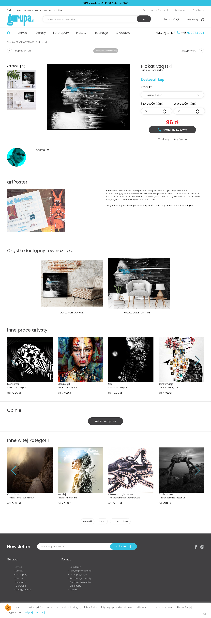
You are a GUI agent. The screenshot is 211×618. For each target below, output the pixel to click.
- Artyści (18, 567)
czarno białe (120, 521)
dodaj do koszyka (172, 130)
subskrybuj (123, 546)
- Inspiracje (20, 582)
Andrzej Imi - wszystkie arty (105, 50)
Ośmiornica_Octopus (120, 494)
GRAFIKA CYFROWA (24, 42)
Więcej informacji (35, 612)
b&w (102, 521)
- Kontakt (72, 589)
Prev (16, 360)
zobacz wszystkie (105, 421)
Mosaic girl (64, 384)
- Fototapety (20, 574)
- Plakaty (18, 578)
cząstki (87, 521)
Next (194, 360)
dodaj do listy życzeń (172, 139)
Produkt (146, 87)
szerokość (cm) (152, 104)
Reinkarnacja (166, 384)
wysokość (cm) (185, 104)
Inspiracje (101, 33)
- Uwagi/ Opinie (22, 589)
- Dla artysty (74, 585)
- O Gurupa (20, 585)
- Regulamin (74, 567)
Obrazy (41, 33)
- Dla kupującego (77, 574)
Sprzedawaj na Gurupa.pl (155, 10)
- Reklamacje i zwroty (79, 578)
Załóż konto (198, 10)
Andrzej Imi (41, 42)
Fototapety (61, 33)
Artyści (22, 33)
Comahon (13, 494)
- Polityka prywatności (79, 570)
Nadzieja (62, 494)
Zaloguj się (180, 10)
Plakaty (81, 33)
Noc (110, 384)
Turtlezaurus (166, 494)
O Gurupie (123, 33)
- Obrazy (18, 570)
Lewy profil (13, 384)
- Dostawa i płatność (79, 582)
